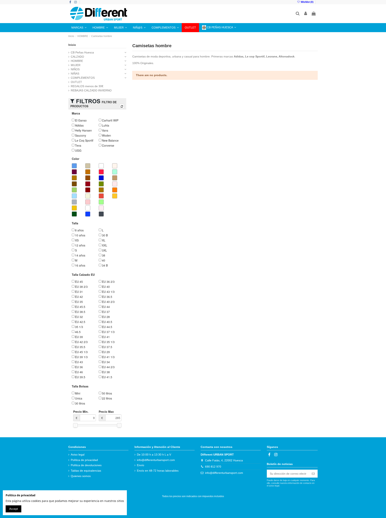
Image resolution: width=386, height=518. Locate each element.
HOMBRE (77, 60)
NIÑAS (75, 73)
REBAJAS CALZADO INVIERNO (91, 90)
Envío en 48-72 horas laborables (158, 470)
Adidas (238, 56)
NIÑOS (75, 69)
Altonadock (287, 56)
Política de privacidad (84, 460)
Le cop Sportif (255, 56)
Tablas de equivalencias (86, 470)
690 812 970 (213, 466)
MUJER (75, 65)
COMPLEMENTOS (83, 77)
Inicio (72, 44)
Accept (13, 508)
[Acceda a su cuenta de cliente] (305, 13)
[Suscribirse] (313, 473)
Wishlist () (307, 2)
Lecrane (271, 56)
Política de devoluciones (86, 465)
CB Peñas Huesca (82, 52)
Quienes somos (81, 476)
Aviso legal (77, 454)
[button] (78, 27)
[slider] (75, 425)
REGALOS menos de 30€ (87, 86)
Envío (140, 465)
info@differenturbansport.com (156, 460)
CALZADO (77, 56)
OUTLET (76, 82)
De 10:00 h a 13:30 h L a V (154, 454)
